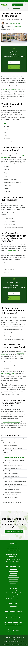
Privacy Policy (6, 644)
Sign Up (20, 1)
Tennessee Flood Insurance (10, 471)
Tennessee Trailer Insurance (10, 500)
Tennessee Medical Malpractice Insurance (14, 481)
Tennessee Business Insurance (11, 443)
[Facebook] (13, 630)
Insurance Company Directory (13, 561)
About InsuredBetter (13, 590)
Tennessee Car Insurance (10, 445)
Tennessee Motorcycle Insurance (12, 486)
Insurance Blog (13, 606)
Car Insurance (13, 573)
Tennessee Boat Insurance (10, 455)
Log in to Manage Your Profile (13, 617)
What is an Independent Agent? (13, 592)
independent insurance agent (11, 89)
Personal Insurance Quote (13, 548)
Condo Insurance (13, 575)
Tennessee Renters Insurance (11, 489)
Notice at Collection (19, 641)
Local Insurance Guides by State (11, 435)
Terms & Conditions (22, 644)
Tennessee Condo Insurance (11, 463)
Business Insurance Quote (13, 546)
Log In (24, 1)
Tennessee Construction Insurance (12, 465)
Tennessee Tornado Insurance (11, 497)
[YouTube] (9, 630)
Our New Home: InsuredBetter (13, 598)
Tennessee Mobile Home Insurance (12, 484)
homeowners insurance (8, 373)
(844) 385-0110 (16, 8)
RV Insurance (13, 583)
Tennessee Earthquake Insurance (12, 468)
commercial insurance (18, 204)
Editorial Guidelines (13, 596)
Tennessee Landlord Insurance (11, 476)
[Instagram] (17, 630)
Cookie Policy (13, 644)
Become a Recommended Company (13, 625)
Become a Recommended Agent (13, 613)
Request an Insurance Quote (14, 531)
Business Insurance (13, 571)
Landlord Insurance (13, 579)
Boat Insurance (13, 569)
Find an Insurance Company (13, 550)
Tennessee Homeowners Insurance (12, 448)
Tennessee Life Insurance (10, 479)
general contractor (11, 250)
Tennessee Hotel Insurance (10, 473)
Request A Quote (17, 5)
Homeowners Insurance (13, 577)
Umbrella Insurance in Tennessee (12, 502)
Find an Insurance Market (13, 615)
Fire (5, 123)
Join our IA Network (13, 594)
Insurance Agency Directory (13, 559)
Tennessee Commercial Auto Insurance (13, 460)
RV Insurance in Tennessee (10, 494)
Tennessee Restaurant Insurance (12, 492)
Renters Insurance (13, 581)
